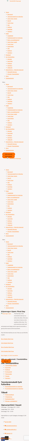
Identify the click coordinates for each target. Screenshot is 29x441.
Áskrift (9, 20)
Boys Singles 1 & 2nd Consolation (9, 355)
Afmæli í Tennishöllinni (13, 74)
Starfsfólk (9, 61)
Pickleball (8, 55)
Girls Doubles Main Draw (7, 351)
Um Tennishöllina (10, 57)
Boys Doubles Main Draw (7, 347)
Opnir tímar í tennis (12, 18)
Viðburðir (9, 67)
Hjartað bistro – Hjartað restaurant (14, 69)
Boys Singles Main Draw (7, 339)
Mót (8, 25)
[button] (14, 82)
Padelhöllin (10, 35)
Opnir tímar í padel (12, 42)
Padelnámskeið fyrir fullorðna (14, 37)
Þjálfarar (9, 27)
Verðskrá (9, 31)
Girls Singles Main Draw (7, 343)
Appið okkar (10, 46)
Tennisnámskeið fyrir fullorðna (15, 16)
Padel (7, 33)
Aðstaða (9, 59)
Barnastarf (10, 14)
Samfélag (9, 29)
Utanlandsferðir (10, 78)
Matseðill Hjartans (12, 72)
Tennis (7, 12)
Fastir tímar (10, 23)
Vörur (7, 76)
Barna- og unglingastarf (13, 40)
